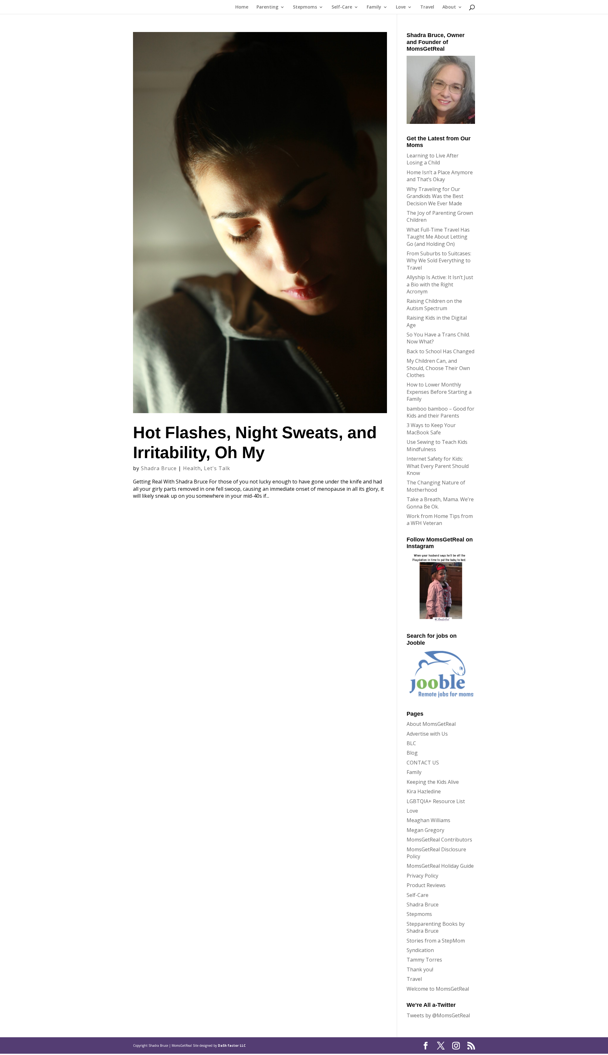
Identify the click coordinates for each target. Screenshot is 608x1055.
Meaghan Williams (428, 820)
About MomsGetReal (431, 723)
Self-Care (342, 7)
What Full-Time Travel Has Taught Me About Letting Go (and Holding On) (438, 236)
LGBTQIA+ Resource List (436, 801)
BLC (411, 743)
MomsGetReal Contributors (439, 839)
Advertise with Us (427, 733)
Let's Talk (217, 468)
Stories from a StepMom (436, 940)
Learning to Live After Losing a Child (433, 159)
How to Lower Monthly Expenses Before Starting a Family (439, 391)
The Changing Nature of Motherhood (436, 486)
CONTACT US (423, 762)
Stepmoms (305, 7)
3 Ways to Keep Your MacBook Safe (431, 429)
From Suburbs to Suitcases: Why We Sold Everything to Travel (439, 260)
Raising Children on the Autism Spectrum (434, 304)
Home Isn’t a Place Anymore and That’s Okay (440, 176)
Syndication (420, 950)
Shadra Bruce (159, 468)
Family (374, 7)
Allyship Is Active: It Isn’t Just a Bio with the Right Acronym (440, 284)
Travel (427, 7)
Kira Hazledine (424, 791)
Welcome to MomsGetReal (438, 988)
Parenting (267, 7)
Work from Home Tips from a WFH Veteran (440, 520)
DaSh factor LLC (232, 1045)
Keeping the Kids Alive (433, 781)
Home (241, 7)
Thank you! (420, 969)
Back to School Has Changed (440, 351)
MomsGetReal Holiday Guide (440, 865)
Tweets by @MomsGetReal (438, 1015)
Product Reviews (426, 885)
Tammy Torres (424, 959)
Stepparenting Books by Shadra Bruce (436, 927)
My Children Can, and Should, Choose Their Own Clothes (438, 368)
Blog (412, 752)
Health (192, 468)
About (449, 7)
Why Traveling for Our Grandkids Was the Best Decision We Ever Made (435, 196)
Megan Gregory (425, 830)
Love (401, 7)
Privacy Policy (422, 875)
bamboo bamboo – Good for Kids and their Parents (440, 412)
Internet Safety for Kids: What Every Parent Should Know (438, 465)
